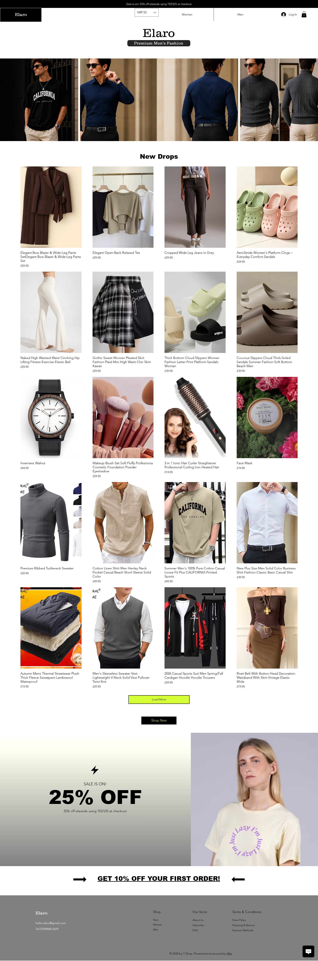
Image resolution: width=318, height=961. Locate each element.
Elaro (41, 912)
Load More (159, 699)
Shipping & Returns (243, 925)
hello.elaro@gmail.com (51, 923)
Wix (229, 953)
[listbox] (147, 12)
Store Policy (239, 920)
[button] (147, 12)
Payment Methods (243, 930)
